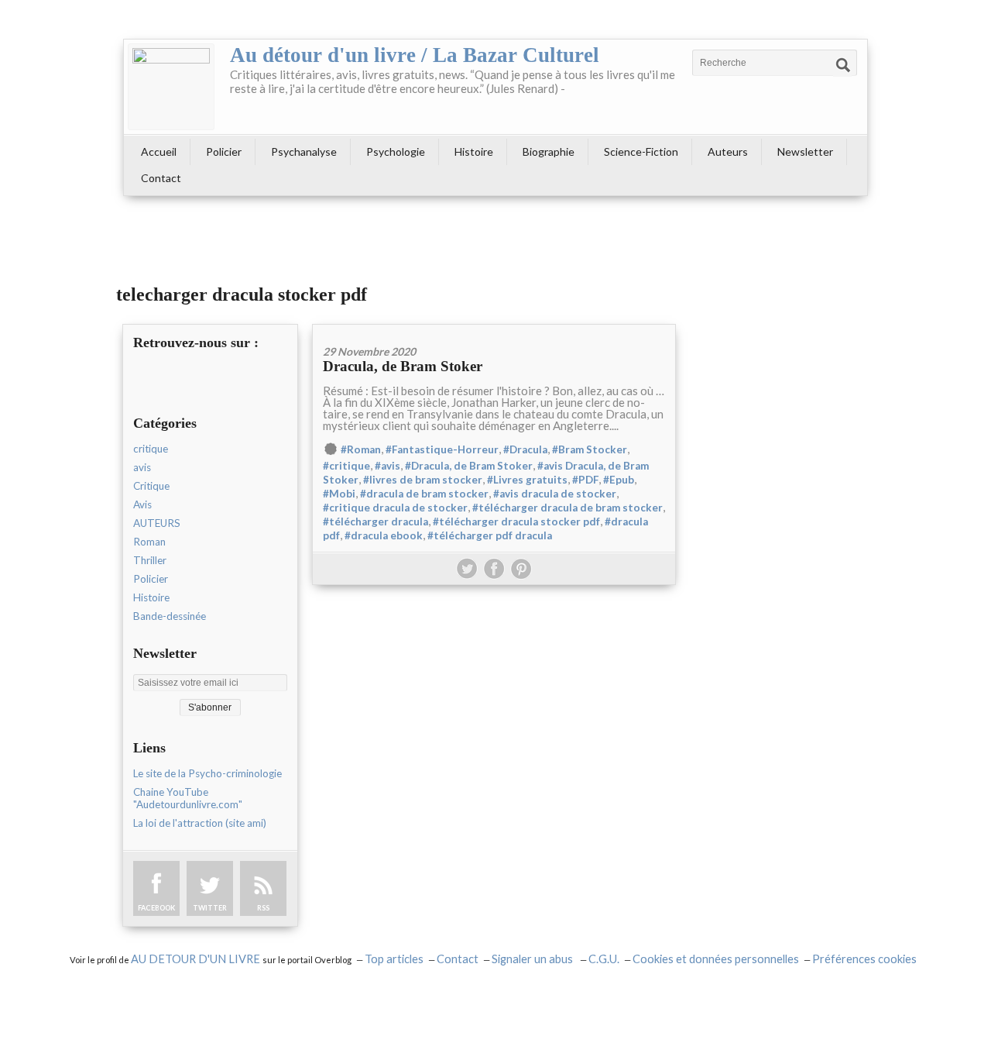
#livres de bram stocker (422, 479)
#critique (346, 466)
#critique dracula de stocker (395, 507)
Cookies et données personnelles (716, 959)
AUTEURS (156, 523)
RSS (263, 908)
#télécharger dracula (375, 521)
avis (142, 467)
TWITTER (210, 908)
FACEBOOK (156, 908)
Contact (161, 177)
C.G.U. (603, 959)
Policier (224, 151)
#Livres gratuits (527, 479)
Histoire (473, 151)
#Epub (618, 479)
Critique (151, 486)
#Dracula (525, 449)
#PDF (585, 479)
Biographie (548, 151)
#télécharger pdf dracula (489, 535)
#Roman (361, 449)
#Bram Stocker (589, 449)
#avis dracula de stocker (554, 493)
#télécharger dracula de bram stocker (567, 507)
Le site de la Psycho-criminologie (207, 773)
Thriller (149, 560)
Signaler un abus (533, 959)
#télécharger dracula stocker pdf (516, 521)
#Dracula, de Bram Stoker (469, 466)
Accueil (159, 151)
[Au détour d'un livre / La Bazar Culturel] (171, 86)
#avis (387, 466)
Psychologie (395, 151)
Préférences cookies (864, 959)
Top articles (394, 959)
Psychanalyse (304, 151)
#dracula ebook (384, 535)
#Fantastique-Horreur (442, 449)
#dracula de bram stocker (424, 493)
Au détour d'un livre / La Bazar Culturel (414, 55)
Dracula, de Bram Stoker (402, 366)
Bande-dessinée (169, 616)
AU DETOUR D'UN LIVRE (196, 959)
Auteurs (728, 151)
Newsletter (805, 151)
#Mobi (339, 493)
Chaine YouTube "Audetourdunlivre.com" (187, 798)
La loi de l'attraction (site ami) (199, 823)
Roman (149, 541)
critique (150, 448)
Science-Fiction (641, 151)
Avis (142, 504)
